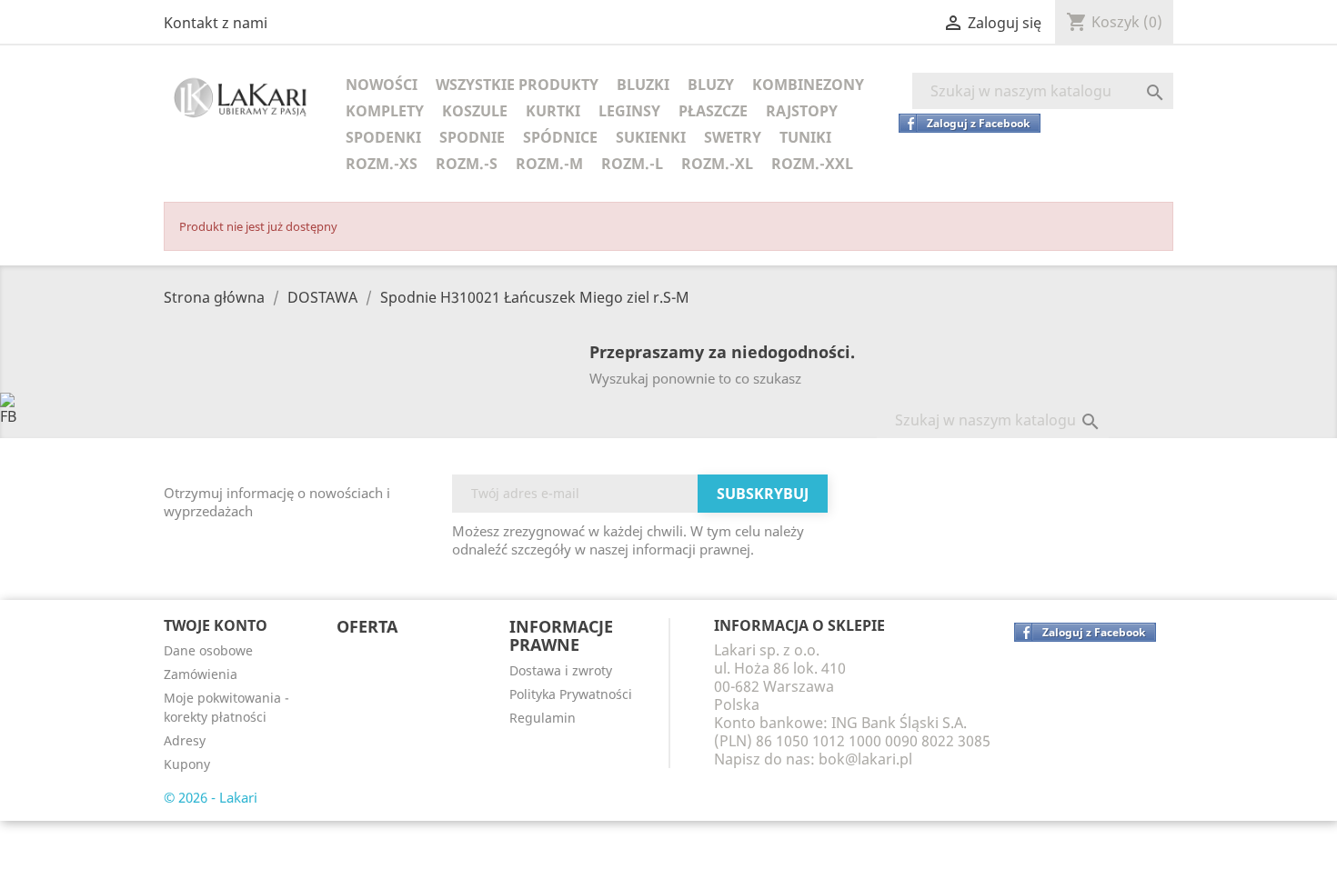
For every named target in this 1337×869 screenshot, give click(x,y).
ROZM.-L (632, 164)
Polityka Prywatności (570, 694)
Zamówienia (200, 674)
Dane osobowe (208, 650)
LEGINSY (629, 111)
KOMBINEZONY (808, 85)
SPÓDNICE (560, 137)
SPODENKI (383, 137)
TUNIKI (805, 137)
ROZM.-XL (717, 164)
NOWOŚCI (381, 85)
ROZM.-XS (381, 164)
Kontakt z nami (215, 23)
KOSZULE (475, 111)
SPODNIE (472, 137)
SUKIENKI (651, 137)
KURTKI (553, 111)
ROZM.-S (467, 164)
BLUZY (711, 85)
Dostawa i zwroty (560, 670)
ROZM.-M (549, 164)
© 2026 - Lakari (210, 797)
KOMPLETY (385, 111)
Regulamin (542, 717)
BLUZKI (643, 85)
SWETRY (732, 137)
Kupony (187, 764)
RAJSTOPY (802, 111)
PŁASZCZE (713, 111)
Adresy (185, 740)
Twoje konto (215, 625)
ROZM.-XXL (812, 164)
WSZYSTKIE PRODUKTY (517, 85)
